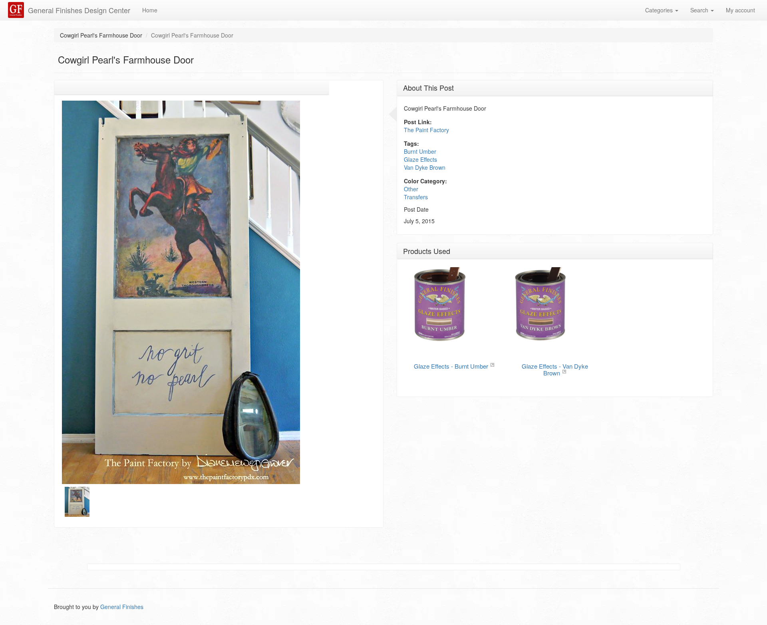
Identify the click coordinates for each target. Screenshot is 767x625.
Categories (659, 10)
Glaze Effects (420, 159)
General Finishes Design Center (79, 10)
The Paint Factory (426, 130)
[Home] (17, 10)
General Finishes (121, 607)
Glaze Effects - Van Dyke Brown (555, 369)
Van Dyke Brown (424, 167)
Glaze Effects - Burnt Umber (451, 366)
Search (700, 10)
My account (740, 10)
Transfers (416, 197)
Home (149, 10)
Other (411, 189)
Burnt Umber (420, 151)
